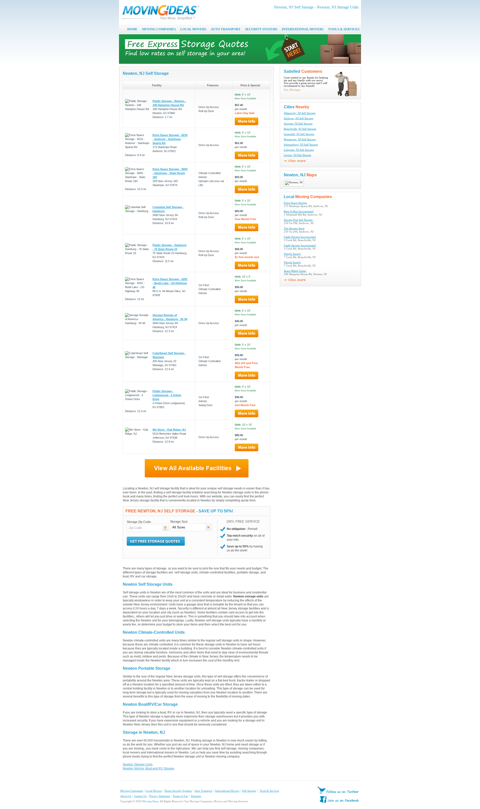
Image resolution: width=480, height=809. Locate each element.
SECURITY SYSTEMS (261, 29)
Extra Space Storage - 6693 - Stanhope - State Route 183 (170, 173)
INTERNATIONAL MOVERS (303, 29)
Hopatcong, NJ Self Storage (300, 139)
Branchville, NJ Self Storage (300, 129)
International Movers (227, 790)
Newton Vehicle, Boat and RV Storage (148, 768)
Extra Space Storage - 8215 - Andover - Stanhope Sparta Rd (170, 139)
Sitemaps (196, 796)
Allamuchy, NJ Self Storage (300, 113)
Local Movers (154, 790)
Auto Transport (203, 790)
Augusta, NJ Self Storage (298, 123)
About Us (125, 796)
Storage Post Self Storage (298, 220)
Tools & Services (269, 790)
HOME (132, 29)
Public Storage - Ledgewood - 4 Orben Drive (166, 395)
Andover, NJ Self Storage (298, 118)
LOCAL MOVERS (193, 29)
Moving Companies (131, 790)
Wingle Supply (292, 254)
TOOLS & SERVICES (344, 29)
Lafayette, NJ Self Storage (299, 150)
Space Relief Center (295, 271)
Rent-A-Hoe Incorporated (299, 211)
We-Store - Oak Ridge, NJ (169, 429)
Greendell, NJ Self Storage (299, 134)
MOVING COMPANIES (159, 29)
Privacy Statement (159, 796)
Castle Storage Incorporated (300, 237)
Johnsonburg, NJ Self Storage (301, 144)
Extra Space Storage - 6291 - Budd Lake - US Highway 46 (170, 283)
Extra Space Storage (295, 203)
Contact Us (140, 796)
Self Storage (249, 790)
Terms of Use (180, 796)
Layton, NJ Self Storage (297, 155)
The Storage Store (294, 228)
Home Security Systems (178, 790)
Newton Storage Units (137, 764)
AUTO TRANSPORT (225, 29)
